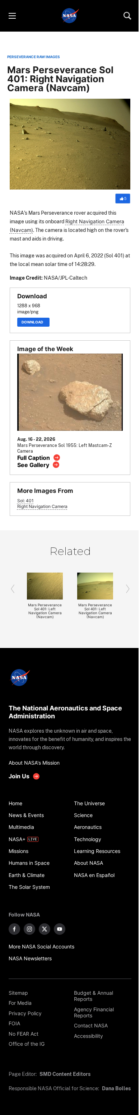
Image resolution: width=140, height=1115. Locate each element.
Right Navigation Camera (42, 506)
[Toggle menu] (12, 16)
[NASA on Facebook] (14, 929)
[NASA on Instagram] (29, 929)
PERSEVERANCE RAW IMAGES (33, 57)
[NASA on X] (44, 929)
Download (33, 322)
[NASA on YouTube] (59, 929)
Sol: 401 (25, 500)
